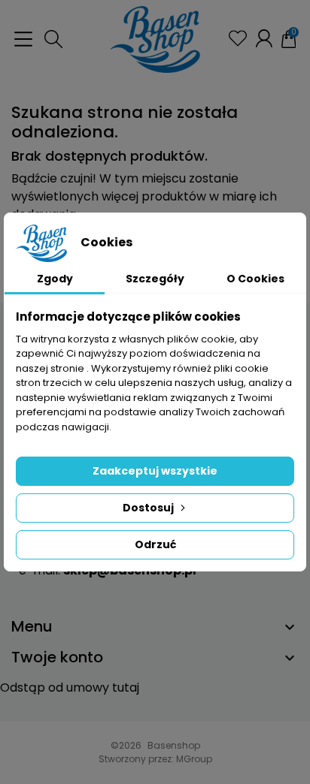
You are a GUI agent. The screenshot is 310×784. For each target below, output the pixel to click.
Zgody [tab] (55, 278)
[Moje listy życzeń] (238, 38)
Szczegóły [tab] (155, 278)
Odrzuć (155, 544)
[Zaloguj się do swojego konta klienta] (264, 38)
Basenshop (173, 745)
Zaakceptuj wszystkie (155, 470)
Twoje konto (57, 657)
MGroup (194, 758)
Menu (32, 626)
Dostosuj (148, 507)
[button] (53, 39)
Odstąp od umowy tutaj (69, 687)
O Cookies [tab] (255, 278)
